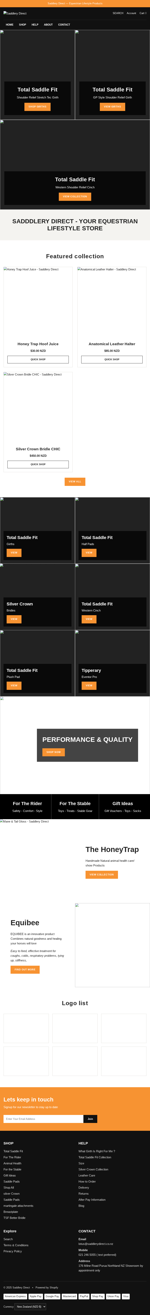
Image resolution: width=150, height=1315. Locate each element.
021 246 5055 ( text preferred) (97, 1254)
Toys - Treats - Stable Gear (75, 811)
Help (35, 24)
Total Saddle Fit (13, 1151)
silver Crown (12, 1193)
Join (90, 1118)
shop (22, 24)
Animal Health (12, 1163)
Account (131, 13)
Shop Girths (38, 106)
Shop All (9, 1187)
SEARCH (118, 13)
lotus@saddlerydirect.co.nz (96, 1243)
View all (75, 481)
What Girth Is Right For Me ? (97, 1151)
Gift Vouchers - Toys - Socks (122, 811)
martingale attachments (18, 1205)
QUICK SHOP (38, 359)
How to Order (87, 1181)
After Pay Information (92, 1199)
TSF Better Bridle (14, 1217)
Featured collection (75, 256)
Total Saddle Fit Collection (95, 1157)
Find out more (25, 969)
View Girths (112, 106)
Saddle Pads (12, 1181)
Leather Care (87, 1175)
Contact (64, 24)
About (48, 24)
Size (81, 1163)
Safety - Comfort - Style (27, 811)
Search (8, 1239)
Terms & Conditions (16, 1245)
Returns (84, 1193)
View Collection (75, 196)
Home (9, 24)
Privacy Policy (13, 1251)
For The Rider (12, 1157)
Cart (143, 13)
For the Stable (12, 1169)
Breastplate (11, 1211)
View (14, 552)
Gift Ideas (10, 1175)
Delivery (84, 1187)
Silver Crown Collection (93, 1169)
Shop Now (53, 752)
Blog (81, 1205)
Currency (9, 1306)
